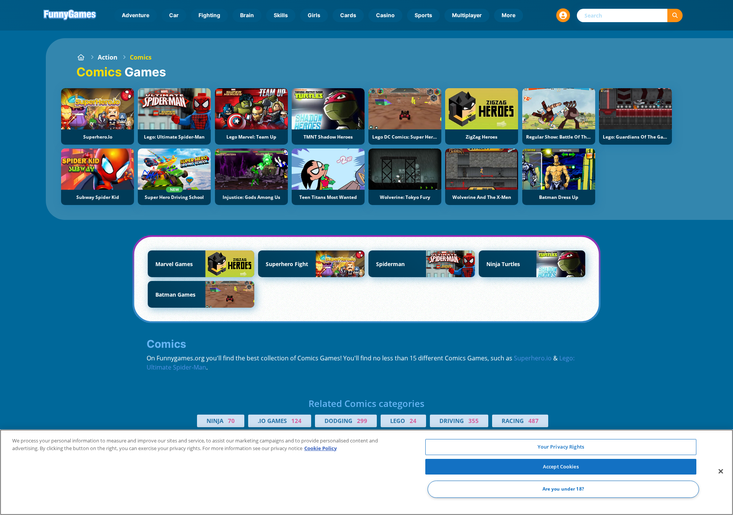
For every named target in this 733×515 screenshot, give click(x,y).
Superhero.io (533, 358)
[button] (563, 15)
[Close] (720, 471)
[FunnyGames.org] (81, 57)
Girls (314, 15)
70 (231, 421)
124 (296, 421)
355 (473, 421)
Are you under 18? (563, 489)
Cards (348, 15)
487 (533, 421)
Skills (281, 15)
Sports (423, 15)
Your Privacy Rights (561, 446)
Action (108, 57)
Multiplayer (467, 15)
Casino (385, 15)
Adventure (135, 15)
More (508, 15)
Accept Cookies (561, 466)
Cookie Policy (320, 448)
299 (362, 421)
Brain (247, 15)
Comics (141, 57)
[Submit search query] (675, 15)
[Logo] (69, 15)
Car (174, 15)
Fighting (209, 15)
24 (413, 421)
